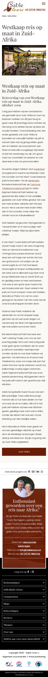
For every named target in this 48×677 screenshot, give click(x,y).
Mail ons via (24, 550)
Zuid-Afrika (12, 16)
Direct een (24, 544)
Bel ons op (24, 553)
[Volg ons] (28, 572)
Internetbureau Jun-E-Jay (24, 675)
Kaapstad (39, 169)
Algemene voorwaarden (14, 656)
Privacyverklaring (37, 656)
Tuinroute (35, 184)
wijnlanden (33, 180)
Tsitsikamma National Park (15, 188)
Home (4, 16)
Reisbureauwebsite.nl (34, 673)
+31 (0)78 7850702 (35, 9)
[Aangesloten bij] (19, 664)
